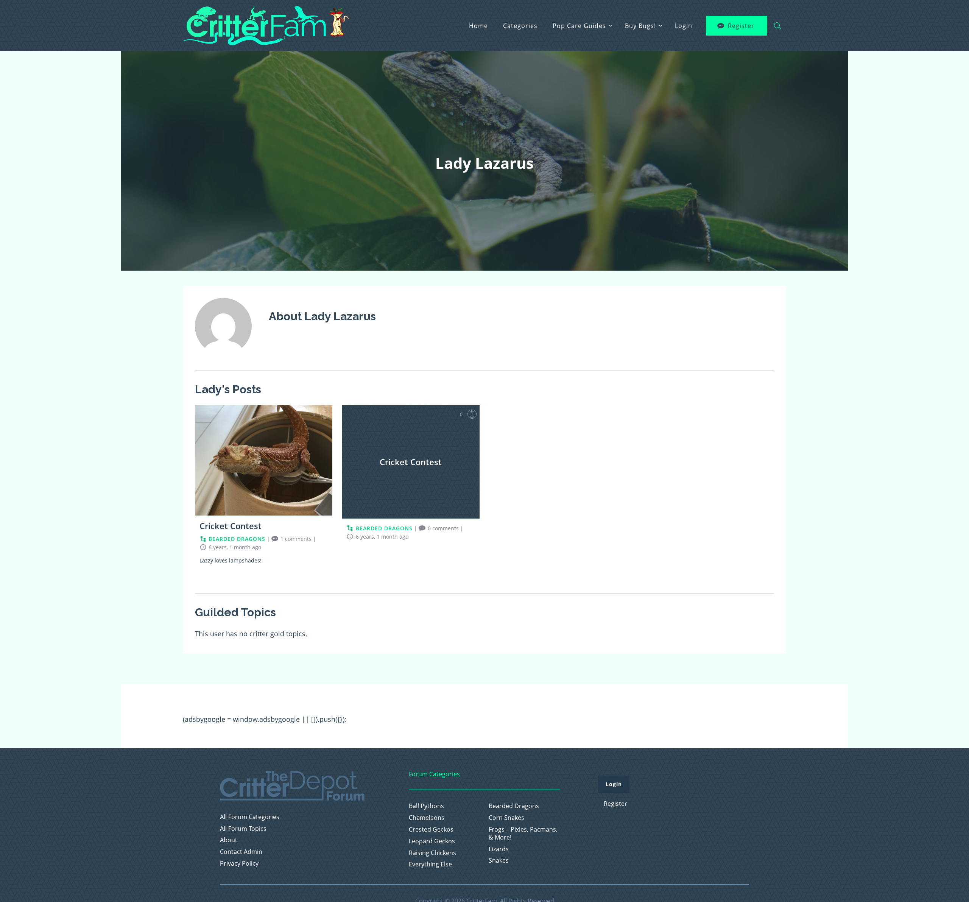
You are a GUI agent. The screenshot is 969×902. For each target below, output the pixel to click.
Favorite (324, 414)
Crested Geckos (431, 829)
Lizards (499, 849)
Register (741, 26)
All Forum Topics (243, 829)
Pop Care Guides (579, 26)
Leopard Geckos (432, 841)
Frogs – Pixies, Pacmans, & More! (523, 833)
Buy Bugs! (640, 26)
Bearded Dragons (514, 806)
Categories (520, 26)
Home (478, 26)
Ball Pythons (426, 806)
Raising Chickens (432, 853)
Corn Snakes (506, 818)
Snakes (499, 861)
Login (683, 26)
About (228, 840)
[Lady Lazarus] (223, 359)
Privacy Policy (239, 864)
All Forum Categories (249, 817)
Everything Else (430, 864)
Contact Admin (241, 852)
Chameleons (426, 818)
